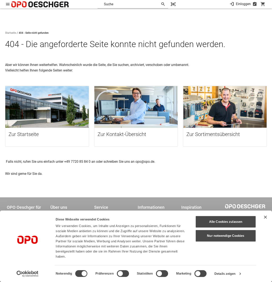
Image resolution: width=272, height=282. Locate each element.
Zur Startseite (23, 134)
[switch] (123, 273)
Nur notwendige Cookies (225, 235)
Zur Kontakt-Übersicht (122, 134)
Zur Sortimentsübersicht (213, 134)
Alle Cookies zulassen (225, 221)
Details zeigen (224, 273)
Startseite (10, 32)
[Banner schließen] (265, 217)
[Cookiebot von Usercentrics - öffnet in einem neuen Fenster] (27, 274)
